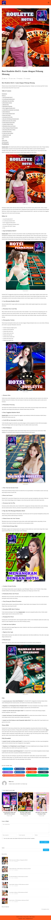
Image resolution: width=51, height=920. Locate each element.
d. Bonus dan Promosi (6, 115)
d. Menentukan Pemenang (7, 106)
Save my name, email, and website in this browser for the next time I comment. (19, 838)
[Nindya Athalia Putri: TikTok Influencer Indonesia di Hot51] (5, 869)
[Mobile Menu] (48, 2)
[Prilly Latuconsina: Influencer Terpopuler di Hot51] (5, 860)
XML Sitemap (32, 916)
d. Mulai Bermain (5, 136)
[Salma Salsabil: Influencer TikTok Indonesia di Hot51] (5, 885)
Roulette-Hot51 (5, 233)
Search (3, 847)
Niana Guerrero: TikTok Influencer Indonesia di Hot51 (19, 900)
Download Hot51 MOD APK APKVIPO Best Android (9, 813)
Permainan (20, 78)
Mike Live (5, 78)
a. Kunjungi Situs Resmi (6, 131)
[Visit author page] (4, 783)
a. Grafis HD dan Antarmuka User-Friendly (10, 109)
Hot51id (17, 916)
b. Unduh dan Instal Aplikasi (7, 133)
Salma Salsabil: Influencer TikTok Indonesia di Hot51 (19, 884)
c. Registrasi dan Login (6, 134)
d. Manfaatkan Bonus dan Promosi (8, 126)
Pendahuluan (4, 93)
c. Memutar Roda (5, 104)
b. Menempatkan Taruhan (7, 102)
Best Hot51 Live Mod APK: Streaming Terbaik (41, 813)
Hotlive (21, 916)
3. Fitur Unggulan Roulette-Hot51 (8, 108)
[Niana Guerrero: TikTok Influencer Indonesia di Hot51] (5, 901)
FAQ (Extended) (5, 142)
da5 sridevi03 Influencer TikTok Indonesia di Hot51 (18, 876)
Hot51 (47, 729)
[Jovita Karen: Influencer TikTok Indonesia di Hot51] (5, 893)
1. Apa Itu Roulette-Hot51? (7, 97)
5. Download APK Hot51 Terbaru (8, 129)
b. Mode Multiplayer (6, 111)
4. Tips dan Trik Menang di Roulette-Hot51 (10, 118)
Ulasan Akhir (4, 140)
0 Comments (27, 78)
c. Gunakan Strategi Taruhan (7, 124)
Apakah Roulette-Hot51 (7, 701)
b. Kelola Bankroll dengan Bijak (8, 122)
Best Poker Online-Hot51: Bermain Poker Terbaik (25, 813)
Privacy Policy (26, 916)
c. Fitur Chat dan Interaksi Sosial (8, 113)
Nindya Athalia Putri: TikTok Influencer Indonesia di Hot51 (20, 868)
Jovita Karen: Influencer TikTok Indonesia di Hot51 (18, 892)
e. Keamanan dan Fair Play (7, 117)
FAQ (3, 138)
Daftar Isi (4, 95)
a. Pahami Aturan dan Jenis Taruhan (9, 120)
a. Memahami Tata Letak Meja (8, 100)
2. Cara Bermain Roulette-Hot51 (8, 99)
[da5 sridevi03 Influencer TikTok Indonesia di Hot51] (5, 877)
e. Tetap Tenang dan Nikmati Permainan (10, 127)
